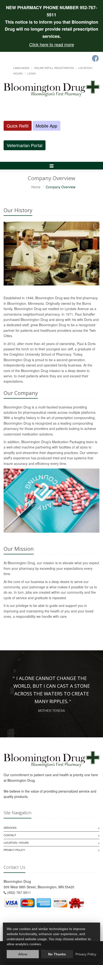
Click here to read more (51, 44)
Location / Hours (16, 842)
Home (35, 186)
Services (10, 827)
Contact (10, 835)
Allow (22, 954)
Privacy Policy (14, 850)
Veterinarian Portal (24, 145)
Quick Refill (18, 125)
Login (31, 73)
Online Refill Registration (54, 68)
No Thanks (57, 954)
